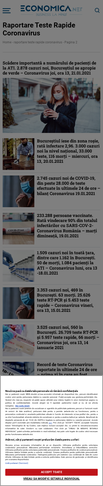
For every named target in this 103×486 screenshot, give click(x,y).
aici (50, 423)
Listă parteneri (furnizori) (16, 463)
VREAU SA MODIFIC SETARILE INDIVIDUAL (51, 478)
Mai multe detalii (22, 406)
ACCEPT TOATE (51, 472)
